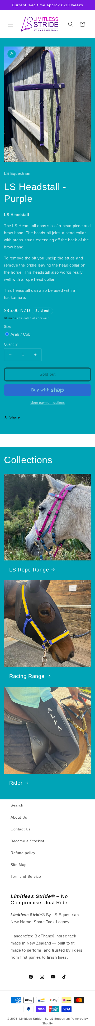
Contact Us (21, 829)
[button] (10, 24)
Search (17, 805)
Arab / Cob (21, 334)
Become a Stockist (27, 841)
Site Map (19, 864)
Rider (16, 783)
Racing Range (27, 676)
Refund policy (23, 853)
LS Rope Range (29, 570)
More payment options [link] (47, 403)
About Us (19, 817)
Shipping (10, 318)
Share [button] (14, 417)
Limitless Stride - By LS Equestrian (44, 1018)
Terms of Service (26, 876)
